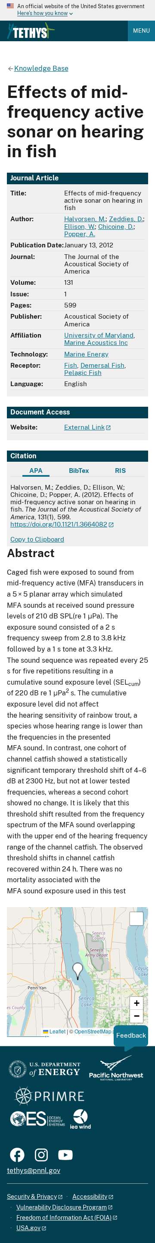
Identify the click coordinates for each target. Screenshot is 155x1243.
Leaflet (56, 1031)
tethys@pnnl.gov (33, 1171)
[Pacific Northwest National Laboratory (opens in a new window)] (112, 1071)
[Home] (31, 30)
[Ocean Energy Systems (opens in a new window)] (38, 1119)
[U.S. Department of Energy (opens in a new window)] (44, 1071)
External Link (84, 427)
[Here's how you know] (77, 10)
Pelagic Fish (83, 372)
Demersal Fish (102, 365)
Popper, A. (79, 234)
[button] (77, 971)
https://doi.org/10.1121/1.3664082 (58, 524)
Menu (141, 30)
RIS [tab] (120, 470)
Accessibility (89, 1196)
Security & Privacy (32, 1196)
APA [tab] (36, 470)
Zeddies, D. (126, 218)
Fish (70, 365)
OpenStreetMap (93, 1031)
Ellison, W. (79, 226)
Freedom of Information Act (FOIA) (64, 1217)
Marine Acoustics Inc (96, 342)
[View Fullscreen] (136, 918)
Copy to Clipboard (37, 539)
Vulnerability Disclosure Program (61, 1207)
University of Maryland (98, 335)
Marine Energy (86, 354)
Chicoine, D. (115, 226)
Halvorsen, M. (84, 218)
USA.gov (28, 1228)
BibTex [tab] (79, 470)
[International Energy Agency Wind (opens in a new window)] (80, 1119)
